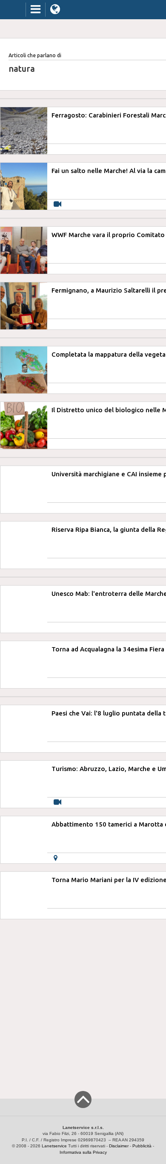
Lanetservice (54, 1145)
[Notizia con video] (57, 204)
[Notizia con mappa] (55, 858)
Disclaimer (119, 1145)
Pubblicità (142, 1145)
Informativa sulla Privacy (83, 1152)
